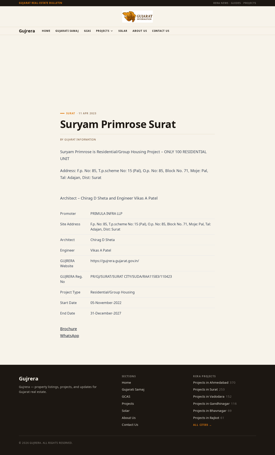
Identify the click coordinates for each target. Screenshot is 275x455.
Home (46, 30)
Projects (102, 30)
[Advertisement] (137, 67)
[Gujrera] (137, 17)
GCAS (87, 30)
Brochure (68, 328)
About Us (140, 30)
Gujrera (27, 31)
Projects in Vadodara (212, 396)
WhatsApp (69, 335)
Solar (123, 30)
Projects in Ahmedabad (214, 382)
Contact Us (160, 30)
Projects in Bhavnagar (212, 410)
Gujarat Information (80, 139)
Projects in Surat (209, 389)
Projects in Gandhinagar (215, 403)
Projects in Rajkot (208, 417)
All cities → (202, 424)
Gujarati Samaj (67, 30)
